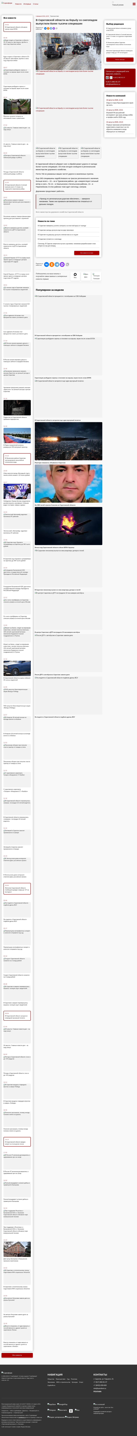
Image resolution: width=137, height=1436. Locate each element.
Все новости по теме (86, 253)
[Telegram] (51, 28)
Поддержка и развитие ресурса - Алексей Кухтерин (102, 1412)
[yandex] (56, 1417)
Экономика (51, 1382)
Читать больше (119, 59)
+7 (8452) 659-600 (100, 1385)
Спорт (81, 1382)
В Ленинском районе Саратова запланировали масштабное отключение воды (118, 44)
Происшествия (54, 16)
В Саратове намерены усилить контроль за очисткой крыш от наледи (62, 226)
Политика (74, 1379)
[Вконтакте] (62, 1411)
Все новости (10, 18)
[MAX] (54, 28)
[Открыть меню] (134, 4)
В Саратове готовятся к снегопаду (49, 239)
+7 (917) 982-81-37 (100, 1382)
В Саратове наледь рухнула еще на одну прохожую (56, 230)
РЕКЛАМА (97, 1391)
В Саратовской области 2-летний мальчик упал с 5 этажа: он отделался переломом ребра (119, 36)
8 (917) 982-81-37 (119, 77)
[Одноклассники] (48, 28)
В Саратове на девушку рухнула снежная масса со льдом (58, 234)
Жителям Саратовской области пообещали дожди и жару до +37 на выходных (119, 51)
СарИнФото (51, 1385)
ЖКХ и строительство (63, 1382)
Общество (51, 1379)
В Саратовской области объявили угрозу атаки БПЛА (118, 29)
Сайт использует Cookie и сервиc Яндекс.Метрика (16, 1427)
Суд (68, 1379)
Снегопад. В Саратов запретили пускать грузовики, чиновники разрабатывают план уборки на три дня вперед (67, 245)
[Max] (107, 77)
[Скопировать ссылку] (56, 28)
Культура (75, 1382)
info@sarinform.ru (113, 84)
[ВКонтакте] (45, 28)
